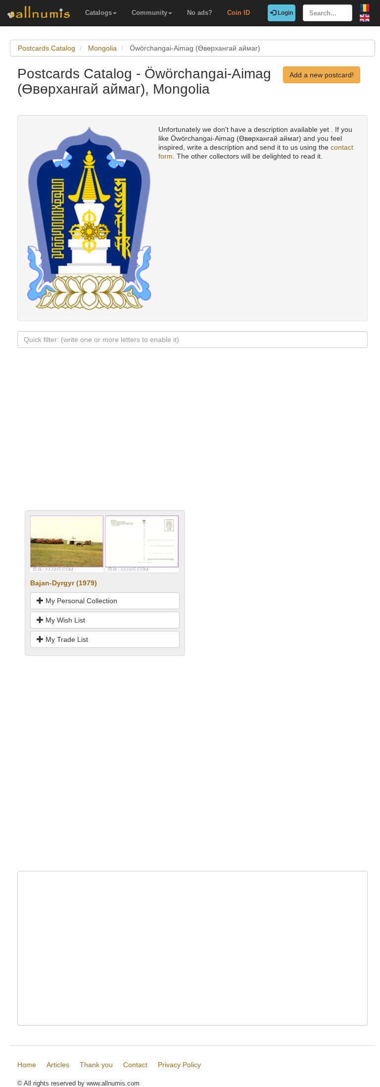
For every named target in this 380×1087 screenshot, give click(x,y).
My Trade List (66, 639)
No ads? (199, 12)
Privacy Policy (179, 1065)
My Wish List (64, 620)
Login (284, 12)
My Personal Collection (80, 601)
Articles (58, 1065)
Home (26, 1065)
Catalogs (98, 12)
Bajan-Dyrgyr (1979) (63, 583)
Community (149, 12)
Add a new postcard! (321, 75)
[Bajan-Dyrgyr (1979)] (66, 543)
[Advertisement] (192, 440)
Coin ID (238, 12)
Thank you (96, 1065)
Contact (135, 1065)
